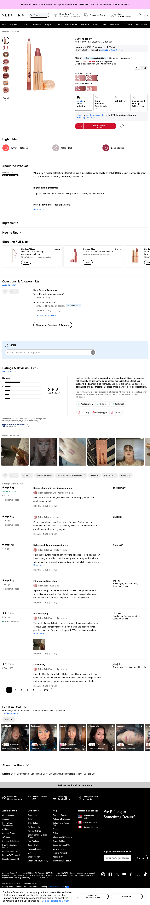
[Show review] (15, 452)
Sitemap (44, 886)
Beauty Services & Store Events (37, 835)
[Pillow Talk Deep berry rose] (80, 88)
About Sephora (8, 815)
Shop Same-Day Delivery (38, 860)
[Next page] (51, 690)
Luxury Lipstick (69, 773)
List (144, 68)
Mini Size (84, 24)
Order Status (33, 823)
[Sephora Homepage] (13, 15)
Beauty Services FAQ (61, 845)
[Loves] (138, 15)
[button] (116, 58)
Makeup (25, 24)
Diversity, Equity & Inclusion (9, 846)
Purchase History (34, 827)
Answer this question (46, 315)
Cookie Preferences (56, 886)
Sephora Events (8, 833)
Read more (38, 565)
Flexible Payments (60, 852)
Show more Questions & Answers (52, 325)
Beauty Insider (33, 815)
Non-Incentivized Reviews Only (69, 475)
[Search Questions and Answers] (5, 291)
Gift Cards (127, 24)
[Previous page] (3, 690)
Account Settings (34, 831)
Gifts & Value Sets (111, 24)
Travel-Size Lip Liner (86, 773)
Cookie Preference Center (55, 900)
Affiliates (5, 829)
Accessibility (58, 856)
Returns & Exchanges (61, 819)
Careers (5, 819)
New (4, 24)
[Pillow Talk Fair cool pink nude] (92, 88)
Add (26, 262)
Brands (95, 24)
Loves (30, 852)
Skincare (37, 24)
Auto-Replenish (34, 841)
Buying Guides (59, 841)
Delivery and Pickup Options (61, 824)
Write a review (9, 371)
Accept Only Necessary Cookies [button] (93, 896)
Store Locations (59, 849)
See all (6, 99)
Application (104, 50)
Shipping (56, 829)
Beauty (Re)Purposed (11, 855)
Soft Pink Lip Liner (39, 773)
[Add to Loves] (122, 126)
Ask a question (99, 47)
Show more (38, 209)
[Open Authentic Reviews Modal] (28, 425)
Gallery (30, 819)
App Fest (14, 24)
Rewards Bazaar (34, 849)
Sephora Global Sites (10, 841)
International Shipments (62, 837)
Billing (55, 833)
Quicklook (9, 256)
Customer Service (60, 815)
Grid (137, 68)
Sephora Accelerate (10, 851)
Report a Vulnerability (11, 859)
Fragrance (49, 24)
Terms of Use (21, 886)
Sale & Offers (142, 24)
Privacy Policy (7, 886)
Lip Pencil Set (23, 773)
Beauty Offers (33, 845)
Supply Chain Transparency (7, 824)
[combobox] (39, 15)
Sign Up (141, 857)
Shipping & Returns (86, 117)
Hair (60, 24)
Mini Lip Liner (55, 773)
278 (46, 689)
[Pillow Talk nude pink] (80, 78)
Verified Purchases (44, 475)
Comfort (119, 50)
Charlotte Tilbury (83, 39)
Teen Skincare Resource (63, 860)
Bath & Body (71, 24)
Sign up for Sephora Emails (117, 851)
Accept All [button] (126, 896)
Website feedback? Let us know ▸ (75, 785)
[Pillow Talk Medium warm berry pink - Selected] (92, 78)
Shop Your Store (34, 856)
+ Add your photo (10, 713)
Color (112, 50)
